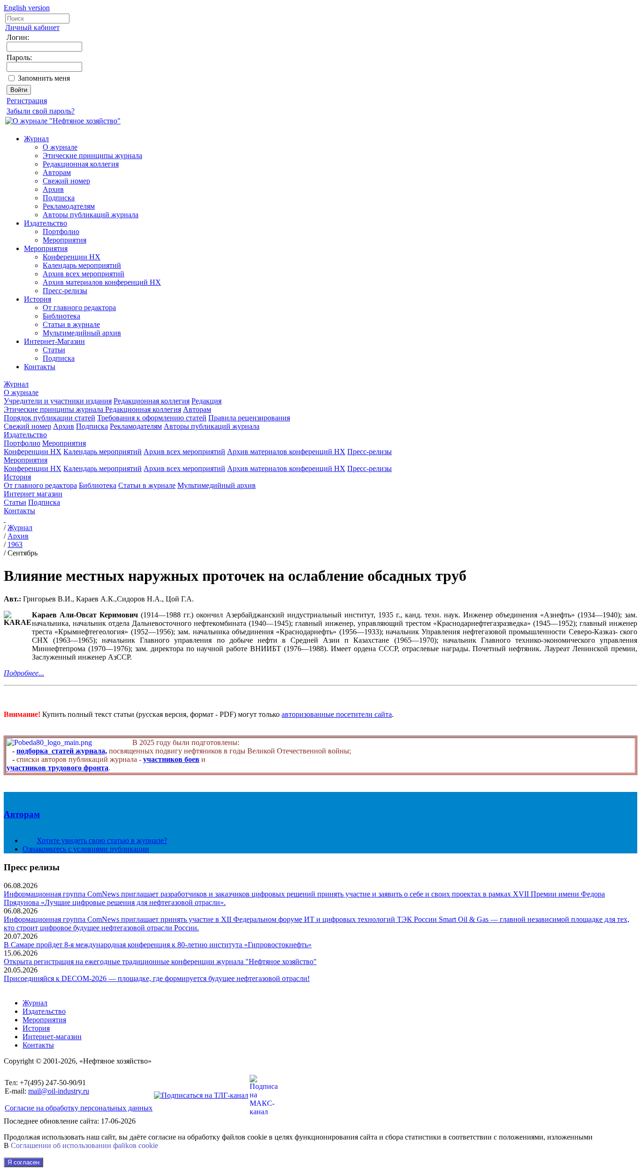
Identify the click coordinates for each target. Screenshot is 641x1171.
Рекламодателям (69, 206)
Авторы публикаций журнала (90, 215)
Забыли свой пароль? (41, 111)
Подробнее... (24, 673)
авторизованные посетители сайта (337, 714)
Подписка (59, 198)
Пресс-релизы (65, 291)
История (37, 299)
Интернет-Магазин (54, 341)
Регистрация (27, 101)
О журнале (60, 147)
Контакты (39, 367)
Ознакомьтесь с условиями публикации (86, 849)
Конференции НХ (71, 257)
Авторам (57, 172)
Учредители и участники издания (58, 401)
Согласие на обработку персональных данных (79, 1108)
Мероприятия (64, 240)
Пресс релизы (32, 867)
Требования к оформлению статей (151, 418)
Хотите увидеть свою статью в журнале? (102, 840)
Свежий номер (66, 181)
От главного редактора (79, 308)
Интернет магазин (33, 494)
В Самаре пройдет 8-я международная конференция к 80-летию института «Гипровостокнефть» (158, 945)
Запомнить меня (44, 78)
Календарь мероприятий (82, 265)
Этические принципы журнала (92, 156)
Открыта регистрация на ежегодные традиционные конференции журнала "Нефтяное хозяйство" (160, 962)
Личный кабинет (32, 27)
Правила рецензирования (249, 418)
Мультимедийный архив (82, 333)
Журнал (36, 139)
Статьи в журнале (71, 324)
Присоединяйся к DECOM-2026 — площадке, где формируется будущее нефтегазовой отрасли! (157, 978)
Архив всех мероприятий (83, 274)
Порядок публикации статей (49, 418)
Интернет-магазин (52, 1037)
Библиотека (61, 316)
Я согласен (23, 1162)
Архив (53, 189)
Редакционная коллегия (81, 164)
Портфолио (61, 232)
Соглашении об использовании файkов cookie (84, 1145)
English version (27, 8)
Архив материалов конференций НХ (102, 282)
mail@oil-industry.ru (58, 1091)
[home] (5, 519)
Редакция (206, 401)
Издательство (45, 223)
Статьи (54, 350)
